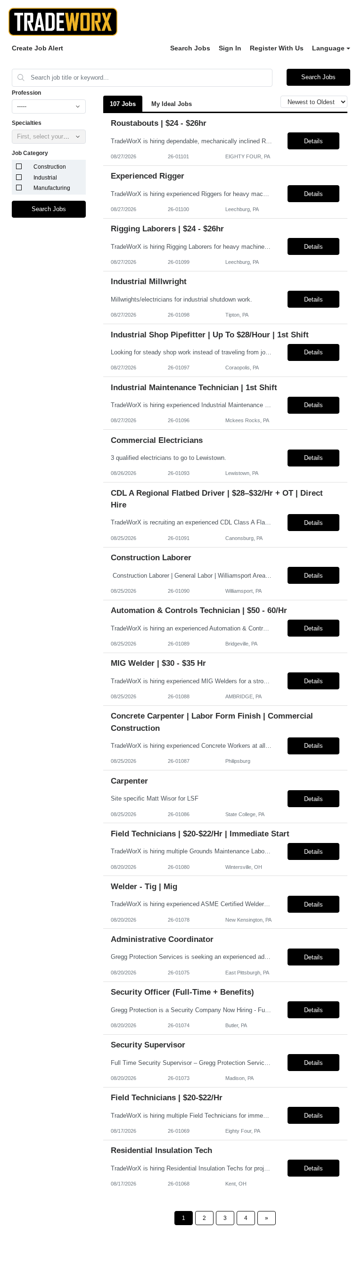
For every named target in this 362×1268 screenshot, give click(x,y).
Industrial (45, 177)
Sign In (230, 48)
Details (313, 141)
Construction (49, 167)
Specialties (26, 123)
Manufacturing (51, 188)
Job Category (30, 153)
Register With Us (277, 48)
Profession (26, 93)
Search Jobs (190, 48)
